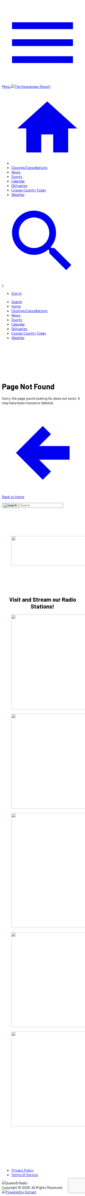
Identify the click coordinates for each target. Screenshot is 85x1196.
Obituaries (19, 185)
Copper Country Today (28, 190)
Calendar (18, 181)
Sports (16, 176)
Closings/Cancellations (29, 167)
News (16, 172)
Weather (18, 194)
